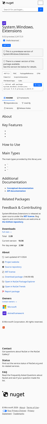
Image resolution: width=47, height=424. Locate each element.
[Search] (40, 9)
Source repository (13, 267)
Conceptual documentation (20, 188)
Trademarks (18, 413)
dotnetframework (16, 313)
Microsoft (12, 307)
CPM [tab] (38, 73)
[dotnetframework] (4, 313)
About (22, 407)
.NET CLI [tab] (7, 73)
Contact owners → (9, 301)
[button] (38, 85)
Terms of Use (33, 407)
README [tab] (9, 98)
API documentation (16, 191)
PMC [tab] (15, 73)
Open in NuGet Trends (15, 286)
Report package (12, 291)
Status (6, 360)
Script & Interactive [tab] (21, 77)
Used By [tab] (27, 103)
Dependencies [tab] (12, 103)
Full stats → (7, 232)
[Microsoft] (4, 307)
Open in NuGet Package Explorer (20, 281)
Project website (12, 262)
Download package (14, 276)
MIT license (29, 216)
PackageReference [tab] (26, 73)
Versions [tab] (9, 108)
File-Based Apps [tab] (9, 81)
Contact (7, 348)
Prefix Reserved (12, 40)
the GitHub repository (12, 222)
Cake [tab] (20, 81)
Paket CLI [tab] (7, 77)
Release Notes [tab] (25, 108)
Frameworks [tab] (24, 98)
